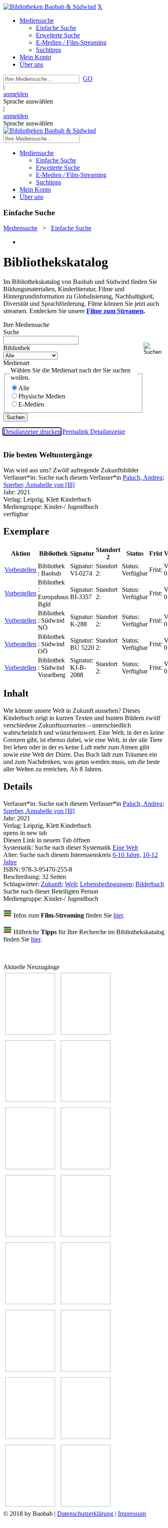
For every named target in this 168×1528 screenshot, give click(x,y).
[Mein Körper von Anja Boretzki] (86, 1436)
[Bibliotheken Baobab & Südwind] (49, 6)
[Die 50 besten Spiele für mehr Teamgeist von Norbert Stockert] (86, 1302)
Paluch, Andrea (142, 477)
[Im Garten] (30, 1302)
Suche (11, 332)
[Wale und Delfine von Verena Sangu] (86, 1099)
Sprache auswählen (28, 101)
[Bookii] (30, 1234)
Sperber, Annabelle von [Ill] (39, 484)
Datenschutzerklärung (85, 1513)
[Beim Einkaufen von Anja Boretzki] (30, 1504)
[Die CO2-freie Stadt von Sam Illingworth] (30, 1099)
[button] (154, 348)
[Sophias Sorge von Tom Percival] (30, 1167)
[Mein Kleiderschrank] (86, 1504)
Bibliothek (16, 347)
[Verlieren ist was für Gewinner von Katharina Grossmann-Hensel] (86, 1167)
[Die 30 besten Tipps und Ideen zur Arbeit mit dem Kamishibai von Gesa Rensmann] (30, 1032)
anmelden (15, 94)
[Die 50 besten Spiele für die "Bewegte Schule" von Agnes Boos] (86, 1369)
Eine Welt (125, 847)
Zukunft (51, 884)
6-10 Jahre (126, 854)
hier (118, 915)
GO (88, 78)
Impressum (132, 1513)
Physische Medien (41, 396)
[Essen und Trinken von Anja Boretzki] (30, 1436)
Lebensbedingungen (106, 884)
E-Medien (31, 404)
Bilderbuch (149, 884)
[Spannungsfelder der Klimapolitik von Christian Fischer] (86, 1032)
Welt (71, 884)
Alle (23, 388)
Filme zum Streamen (115, 310)
